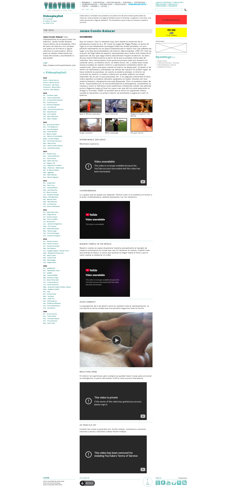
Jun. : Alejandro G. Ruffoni (52, 165)
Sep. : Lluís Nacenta (50, 190)
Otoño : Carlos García (51, 80)
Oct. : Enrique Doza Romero (53, 100)
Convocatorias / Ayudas (168, 63)
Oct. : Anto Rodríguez (50, 129)
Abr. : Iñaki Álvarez (50, 112)
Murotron (162, 61)
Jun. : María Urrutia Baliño (52, 136)
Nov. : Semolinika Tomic (51, 271)
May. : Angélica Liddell (51, 289)
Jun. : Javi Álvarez (49, 107)
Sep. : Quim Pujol (49, 323)
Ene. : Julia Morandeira (51, 148)
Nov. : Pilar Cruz (49, 185)
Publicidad (161, 4)
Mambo (86, 2)
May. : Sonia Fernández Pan (53, 109)
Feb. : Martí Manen (50, 175)
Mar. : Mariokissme (50, 202)
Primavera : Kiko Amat (51, 85)
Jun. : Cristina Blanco (50, 282)
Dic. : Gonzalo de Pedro (51, 125)
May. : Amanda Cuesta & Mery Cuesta (57, 287)
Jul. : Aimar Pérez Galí (51, 280)
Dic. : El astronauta (50, 314)
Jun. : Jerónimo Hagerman (52, 224)
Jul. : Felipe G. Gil (49, 163)
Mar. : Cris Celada (49, 114)
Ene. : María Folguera (50, 177)
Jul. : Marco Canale (50, 192)
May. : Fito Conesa (49, 226)
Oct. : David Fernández (51, 246)
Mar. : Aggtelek (48, 173)
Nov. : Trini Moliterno (50, 127)
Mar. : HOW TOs (48, 299)
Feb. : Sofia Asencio (50, 301)
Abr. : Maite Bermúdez (51, 229)
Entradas (139, 2)
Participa (178, 2)
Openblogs (106, 4)
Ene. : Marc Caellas (50, 119)
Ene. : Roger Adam (49, 262)
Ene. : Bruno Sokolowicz (51, 206)
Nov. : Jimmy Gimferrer (51, 156)
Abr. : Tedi (46, 292)
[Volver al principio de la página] (147, 482)
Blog (104, 6)
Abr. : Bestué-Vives (50, 199)
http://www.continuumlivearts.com (59, 65)
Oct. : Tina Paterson (50, 321)
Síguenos (173, 6)
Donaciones (161, 6)
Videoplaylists (137, 4)
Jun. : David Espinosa (51, 285)
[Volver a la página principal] (59, 5)
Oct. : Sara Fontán (49, 158)
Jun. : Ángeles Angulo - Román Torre (56, 251)
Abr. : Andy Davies (49, 294)
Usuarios (98, 2)
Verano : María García (51, 83)
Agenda (127, 2)
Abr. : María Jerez (49, 255)
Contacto (172, 4)
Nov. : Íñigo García (49, 215)
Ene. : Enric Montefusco (51, 306)
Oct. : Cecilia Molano (50, 188)
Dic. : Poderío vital (49, 154)
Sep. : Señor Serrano (50, 161)
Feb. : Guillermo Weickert (52, 303)
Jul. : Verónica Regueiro (51, 105)
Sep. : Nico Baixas (49, 248)
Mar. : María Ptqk (49, 143)
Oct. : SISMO (47, 273)
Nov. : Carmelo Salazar (51, 319)
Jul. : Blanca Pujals (50, 134)
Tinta (85, 6)
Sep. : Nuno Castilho (50, 219)
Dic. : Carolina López (50, 95)
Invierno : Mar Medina (51, 90)
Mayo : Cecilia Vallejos (51, 139)
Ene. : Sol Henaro (49, 308)
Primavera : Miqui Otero (51, 87)
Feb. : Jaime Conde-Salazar (53, 146)
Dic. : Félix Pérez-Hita (50, 212)
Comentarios (89, 4)
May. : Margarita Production (53, 253)
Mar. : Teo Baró (48, 296)
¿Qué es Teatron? (164, 2)
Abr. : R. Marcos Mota (51, 170)
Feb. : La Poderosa (49, 204)
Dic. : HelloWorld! (49, 268)
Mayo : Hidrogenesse (50, 197)
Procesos (120, 4)
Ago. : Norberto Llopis (50, 278)
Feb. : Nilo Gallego (49, 260)
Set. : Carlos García (50, 102)
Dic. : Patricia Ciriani (50, 241)
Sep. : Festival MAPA (50, 275)
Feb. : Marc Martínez (50, 116)
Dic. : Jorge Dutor (49, 183)
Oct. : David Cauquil (50, 217)
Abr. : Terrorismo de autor (52, 141)
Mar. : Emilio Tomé (49, 258)
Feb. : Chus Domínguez (51, 233)
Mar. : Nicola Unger (50, 231)
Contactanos (182, 478)
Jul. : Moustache (49, 222)
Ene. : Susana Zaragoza (51, 236)
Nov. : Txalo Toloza (49, 316)
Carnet (95, 6)
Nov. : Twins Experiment (51, 98)
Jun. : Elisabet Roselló (51, 195)
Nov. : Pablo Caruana (50, 244)
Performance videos (166, 65)
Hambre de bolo (164, 67)
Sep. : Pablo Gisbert (50, 132)
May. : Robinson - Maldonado (53, 168)
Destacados (113, 2)
